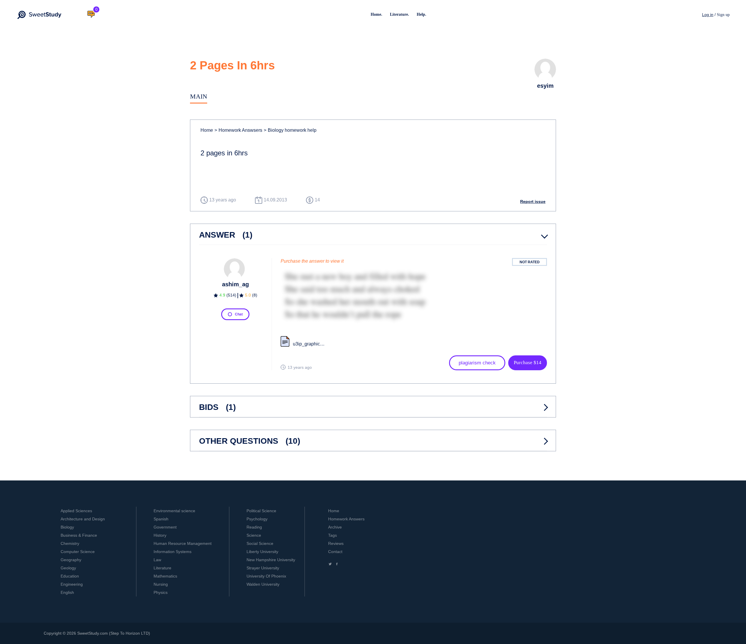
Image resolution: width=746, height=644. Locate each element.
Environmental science (174, 510)
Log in (707, 14)
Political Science (261, 510)
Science (254, 535)
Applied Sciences (76, 510)
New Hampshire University (271, 559)
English (67, 592)
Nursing (161, 584)
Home (206, 130)
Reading (254, 527)
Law (157, 559)
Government (165, 527)
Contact (335, 551)
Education (70, 576)
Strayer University (263, 568)
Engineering (72, 584)
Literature (162, 568)
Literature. (399, 14)
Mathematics (165, 576)
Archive (335, 527)
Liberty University (262, 551)
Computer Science (78, 551)
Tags (332, 535)
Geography (71, 559)
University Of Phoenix (266, 576)
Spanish (161, 519)
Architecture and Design (83, 519)
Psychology (257, 519)
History (160, 535)
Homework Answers (346, 519)
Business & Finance (79, 535)
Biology (67, 527)
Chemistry (70, 543)
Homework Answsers (238, 130)
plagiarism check (477, 363)
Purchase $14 (527, 362)
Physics (161, 592)
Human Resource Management (183, 543)
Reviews (336, 543)
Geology (68, 568)
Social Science (260, 543)
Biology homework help (290, 130)
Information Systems (172, 551)
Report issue (533, 201)
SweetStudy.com (92, 633)
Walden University (263, 584)
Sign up (723, 15)
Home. (376, 14)
